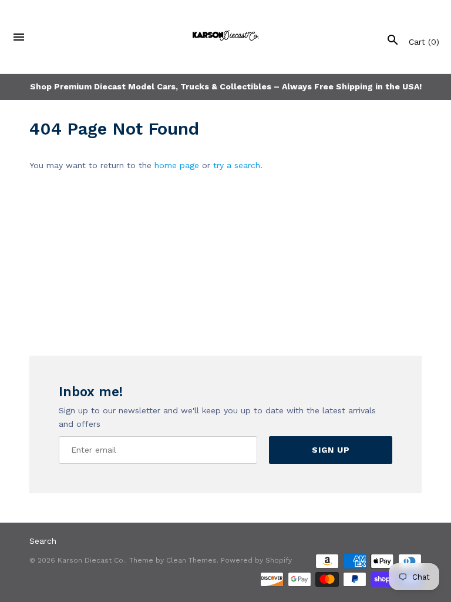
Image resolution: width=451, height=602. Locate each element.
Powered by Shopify (256, 560)
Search (42, 541)
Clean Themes (191, 560)
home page (176, 165)
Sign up (331, 449)
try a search (236, 165)
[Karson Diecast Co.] (225, 36)
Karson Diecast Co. (91, 560)
